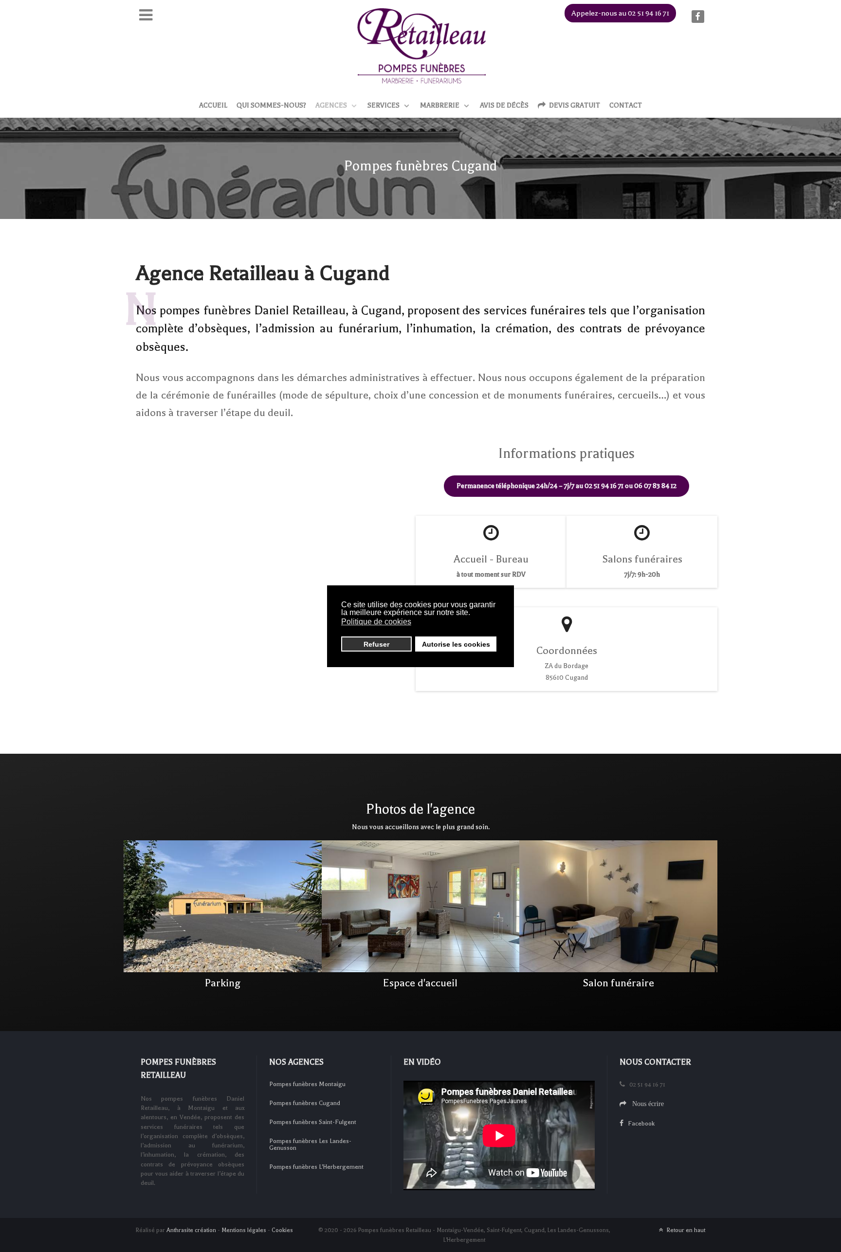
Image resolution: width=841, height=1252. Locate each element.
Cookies (282, 1230)
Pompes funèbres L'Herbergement (316, 1166)
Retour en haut (685, 1230)
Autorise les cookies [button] (456, 644)
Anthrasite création (191, 1230)
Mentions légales (243, 1230)
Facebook (639, 1123)
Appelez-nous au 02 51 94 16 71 (620, 13)
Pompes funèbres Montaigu (307, 1084)
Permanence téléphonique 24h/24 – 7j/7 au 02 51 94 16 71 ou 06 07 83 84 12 (566, 486)
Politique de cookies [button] (376, 621)
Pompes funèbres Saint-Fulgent (312, 1122)
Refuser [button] (376, 644)
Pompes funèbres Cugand (304, 1103)
